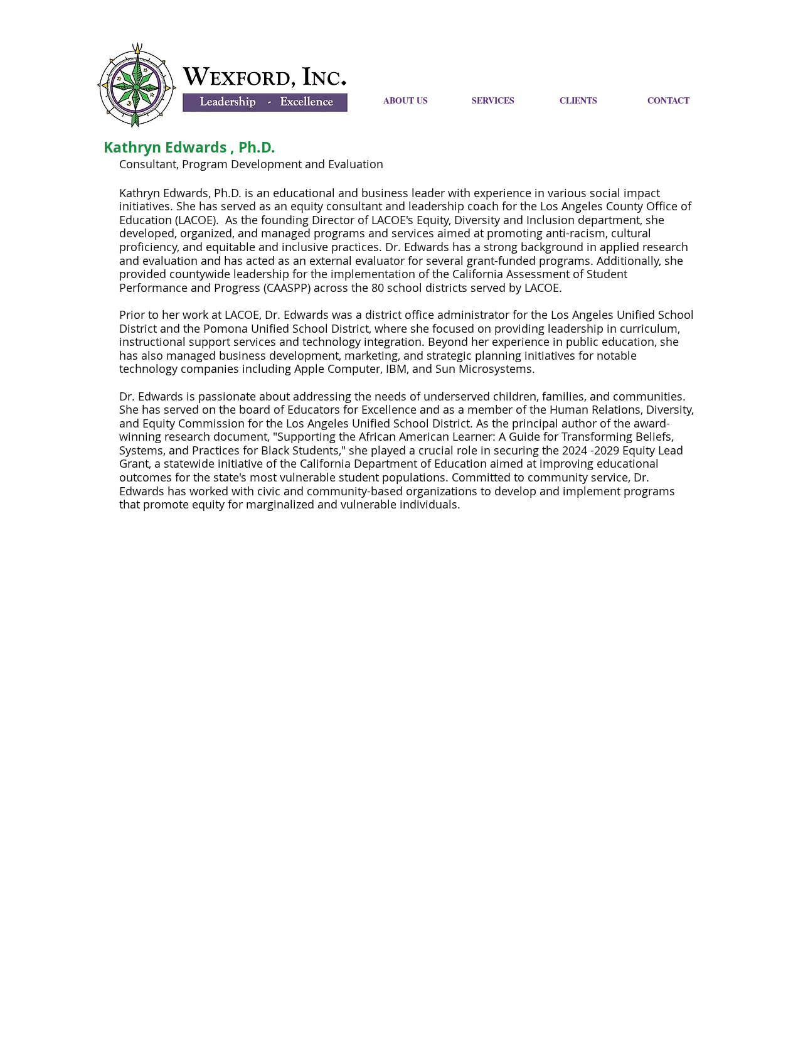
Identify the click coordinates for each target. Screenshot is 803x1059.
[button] (682, 100)
